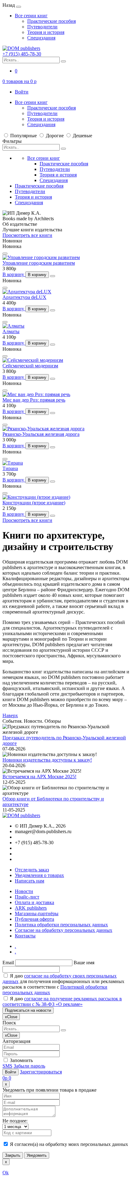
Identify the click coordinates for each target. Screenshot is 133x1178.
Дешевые (81, 135)
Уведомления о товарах (39, 875)
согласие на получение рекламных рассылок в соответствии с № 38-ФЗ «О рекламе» (62, 1001)
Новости (24, 891)
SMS (7, 1065)
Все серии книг (31, 15)
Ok (5, 1172)
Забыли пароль (29, 1065)
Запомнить (21, 1060)
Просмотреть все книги (27, 235)
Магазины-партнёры (36, 913)
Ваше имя (84, 962)
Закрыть (12, 1155)
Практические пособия (51, 21)
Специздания (41, 37)
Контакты (25, 935)
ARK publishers (31, 908)
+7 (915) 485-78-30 (21, 53)
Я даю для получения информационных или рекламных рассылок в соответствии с (63, 984)
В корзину (13, 274)
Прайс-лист (27, 896)
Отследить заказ (32, 869)
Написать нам (29, 880)
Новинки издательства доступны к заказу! (47, 760)
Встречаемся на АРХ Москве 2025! (39, 776)
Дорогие (55, 135)
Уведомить (37, 1155)
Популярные (23, 135)
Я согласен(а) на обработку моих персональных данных (68, 1144)
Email (8, 962)
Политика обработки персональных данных (61, 924)
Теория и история (45, 32)
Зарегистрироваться (41, 1071)
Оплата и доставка (34, 902)
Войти (21, 91)
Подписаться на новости (28, 1010)
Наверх (10, 715)
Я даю (62, 1001)
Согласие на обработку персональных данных (63, 930)
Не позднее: (15, 1120)
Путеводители (42, 26)
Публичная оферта (34, 919)
